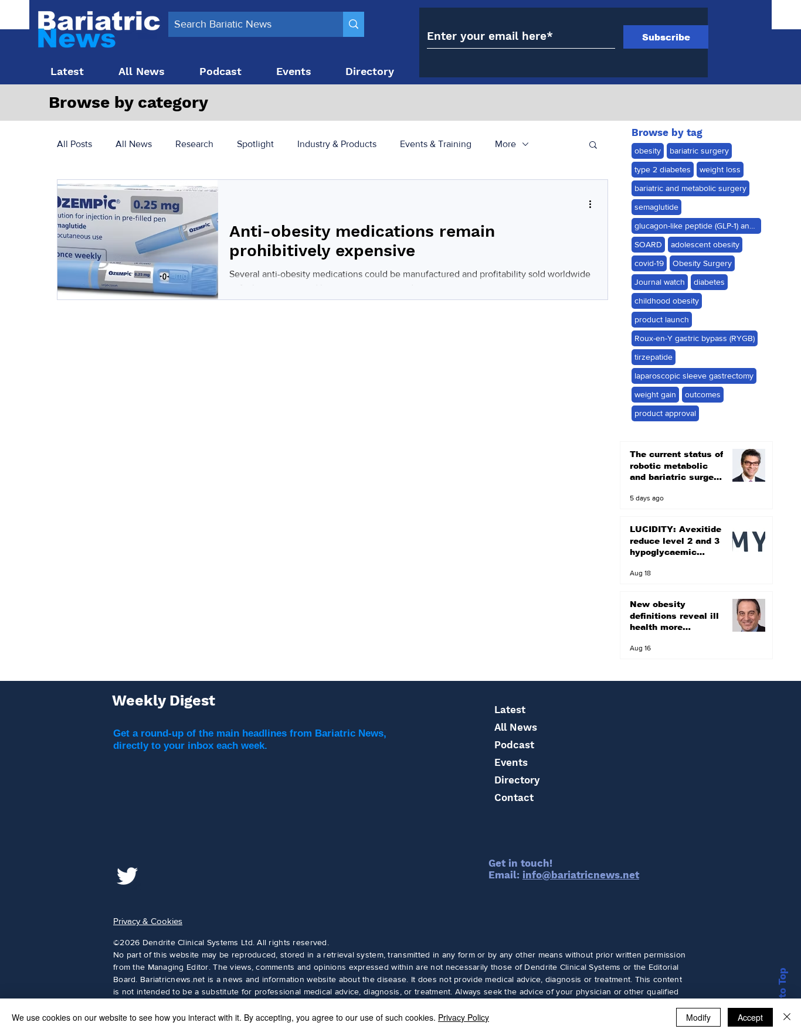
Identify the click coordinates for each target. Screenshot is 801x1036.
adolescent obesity (705, 244)
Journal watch (659, 282)
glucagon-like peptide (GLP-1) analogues (697, 225)
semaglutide (656, 207)
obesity (647, 150)
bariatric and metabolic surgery (690, 188)
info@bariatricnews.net (580, 875)
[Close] (787, 1017)
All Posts (74, 144)
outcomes (703, 394)
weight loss (720, 169)
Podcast (514, 745)
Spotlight (255, 144)
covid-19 (649, 263)
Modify (698, 1017)
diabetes (709, 282)
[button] (593, 145)
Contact (514, 797)
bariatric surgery (699, 150)
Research (194, 144)
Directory (516, 780)
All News (134, 144)
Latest (509, 709)
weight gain (655, 394)
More (505, 144)
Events (511, 762)
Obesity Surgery (702, 263)
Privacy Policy (463, 1017)
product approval (665, 413)
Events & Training (435, 144)
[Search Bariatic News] (353, 24)
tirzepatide (653, 357)
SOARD (648, 244)
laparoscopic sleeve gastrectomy (694, 375)
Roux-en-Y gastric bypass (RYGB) (694, 338)
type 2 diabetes (662, 169)
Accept (750, 1017)
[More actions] (594, 204)
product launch (661, 319)
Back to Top (782, 996)
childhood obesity (666, 300)
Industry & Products (336, 144)
